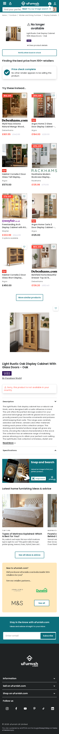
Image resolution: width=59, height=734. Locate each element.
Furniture (12, 15)
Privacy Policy (44, 728)
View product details (38, 45)
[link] (14, 105)
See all (41, 603)
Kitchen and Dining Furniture (30, 15)
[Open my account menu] (55, 3)
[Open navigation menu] (4, 3)
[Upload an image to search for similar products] (50, 3)
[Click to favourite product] (24, 95)
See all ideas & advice (29, 555)
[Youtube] (25, 708)
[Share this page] (10, 3)
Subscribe (48, 635)
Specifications (10, 450)
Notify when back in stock (29, 52)
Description (8, 401)
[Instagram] (7, 708)
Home (4, 15)
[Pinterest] (34, 708)
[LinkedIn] (52, 708)
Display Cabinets (50, 15)
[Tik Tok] (43, 708)
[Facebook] (16, 708)
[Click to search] (54, 9)
